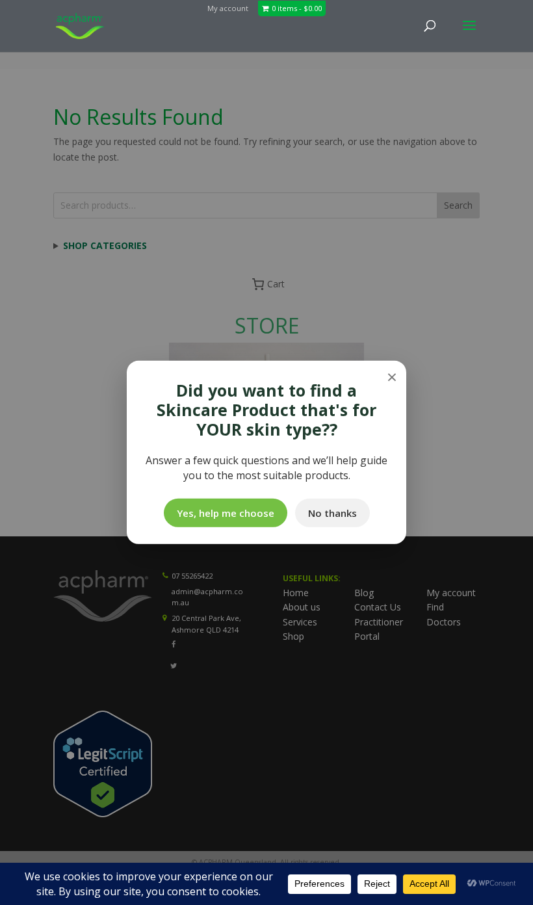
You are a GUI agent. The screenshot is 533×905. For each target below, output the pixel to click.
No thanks (332, 512)
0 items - (297, 8)
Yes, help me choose (225, 512)
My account (227, 8)
